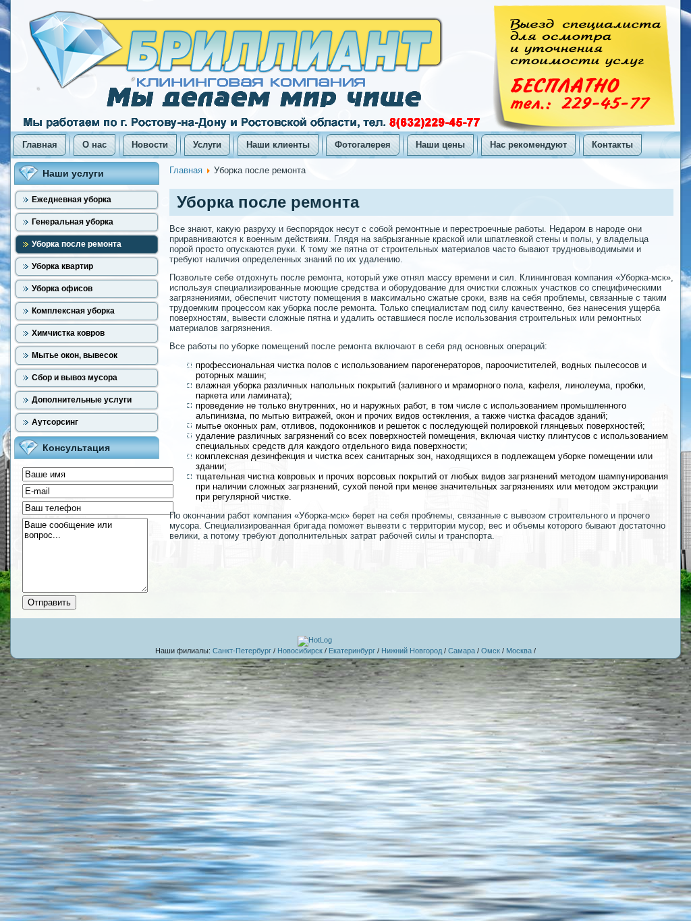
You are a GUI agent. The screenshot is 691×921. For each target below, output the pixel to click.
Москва (519, 651)
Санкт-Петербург (242, 651)
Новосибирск (300, 651)
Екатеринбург (352, 651)
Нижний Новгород (411, 651)
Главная (185, 170)
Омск (490, 651)
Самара (461, 651)
